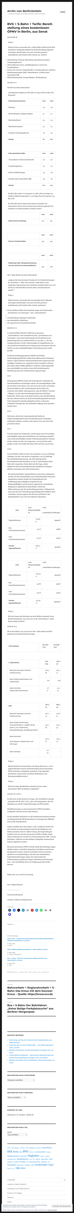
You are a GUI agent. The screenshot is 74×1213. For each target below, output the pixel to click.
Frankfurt (42, 1156)
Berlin (16, 1152)
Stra (32, 1165)
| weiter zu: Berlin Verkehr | (17, 1184)
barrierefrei (38, 1148)
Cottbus (31, 1152)
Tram (8, 1168)
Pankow (16, 1162)
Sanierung (44, 1162)
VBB (18, 1168)
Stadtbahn (27, 1165)
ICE (34, 1159)
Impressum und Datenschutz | (18, 1189)
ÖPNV (23, 1168)
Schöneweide (20, 1165)
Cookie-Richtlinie (52, 1210)
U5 (12, 1168)
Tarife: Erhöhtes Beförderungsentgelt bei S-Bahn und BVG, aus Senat (27, 949)
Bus (20, 1152)
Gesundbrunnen (11, 1159)
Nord (51, 1159)
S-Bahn (34, 972)
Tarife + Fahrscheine (43, 972)
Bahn (27, 1148)
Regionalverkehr (34, 1162)
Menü (62, 12)
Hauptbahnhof (22, 1159)
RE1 (28, 1162)
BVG (30, 972)
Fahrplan (48, 1152)
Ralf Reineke (13, 972)
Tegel (50, 1165)
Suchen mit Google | (14, 1193)
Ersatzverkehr (41, 1152)
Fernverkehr (23, 1156)
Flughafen (33, 1155)
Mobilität (37, 1159)
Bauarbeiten (47, 1148)
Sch (49, 1162)
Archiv (9, 1132)
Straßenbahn (41, 1164)
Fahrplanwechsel (13, 1156)
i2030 (30, 1159)
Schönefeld (11, 1165)
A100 (8, 1148)
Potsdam (22, 1162)
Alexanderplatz (15, 1148)
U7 (14, 1168)
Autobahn (22, 1148)
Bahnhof (32, 1148)
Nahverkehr (44, 1159)
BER (9, 1151)
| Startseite (11, 1180)
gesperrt (47, 1156)
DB (35, 1152)
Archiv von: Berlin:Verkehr (24, 11)
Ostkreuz (10, 1162)
